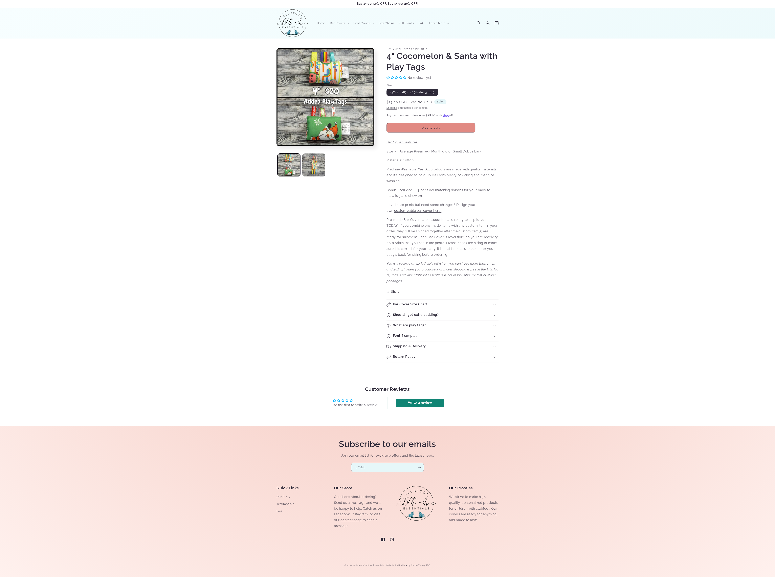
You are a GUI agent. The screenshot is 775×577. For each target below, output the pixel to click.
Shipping (391, 107)
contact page (351, 520)
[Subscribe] (419, 467)
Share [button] (395, 291)
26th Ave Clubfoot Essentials (369, 565)
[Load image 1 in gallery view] (289, 164)
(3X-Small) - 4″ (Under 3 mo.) (412, 92)
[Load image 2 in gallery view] (313, 164)
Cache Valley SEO (420, 565)
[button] (339, 23)
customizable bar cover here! (417, 211)
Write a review (420, 403)
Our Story (283, 497)
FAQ (279, 511)
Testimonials (285, 504)
